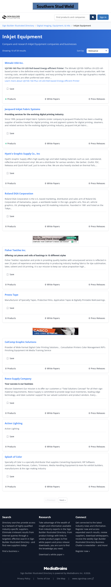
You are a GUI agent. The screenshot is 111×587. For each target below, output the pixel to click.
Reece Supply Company (18, 378)
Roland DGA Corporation (19, 193)
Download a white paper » (51, 554)
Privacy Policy (23, 578)
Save (12, 88)
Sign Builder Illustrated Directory (18, 25)
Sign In (103, 17)
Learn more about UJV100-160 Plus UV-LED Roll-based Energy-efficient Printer (42, 80)
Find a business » (10, 551)
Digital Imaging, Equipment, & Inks (53, 25)
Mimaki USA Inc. (14, 63)
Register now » (83, 551)
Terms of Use (43, 578)
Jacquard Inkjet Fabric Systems (22, 109)
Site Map (61, 578)
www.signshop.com (82, 578)
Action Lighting (13, 423)
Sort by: (80, 50)
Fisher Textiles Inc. (15, 250)
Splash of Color (13, 456)
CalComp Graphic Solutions (20, 342)
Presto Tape (11, 294)
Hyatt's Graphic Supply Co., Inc (22, 153)
